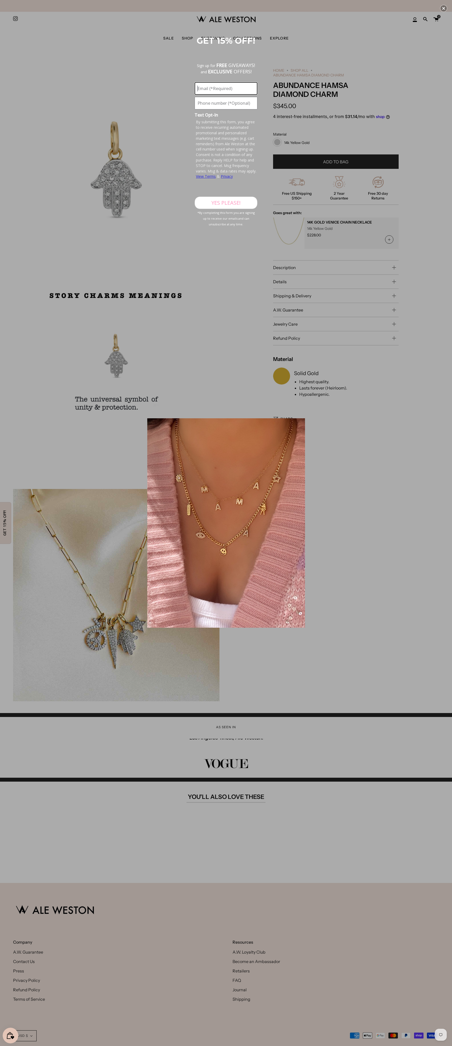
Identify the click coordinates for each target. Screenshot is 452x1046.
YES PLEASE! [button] (226, 202)
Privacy (227, 176)
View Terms (206, 176)
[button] (443, 8)
